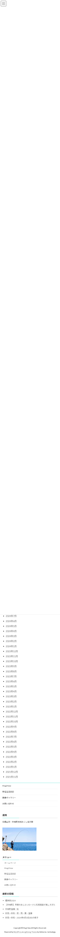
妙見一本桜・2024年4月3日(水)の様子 (21, 918)
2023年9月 (11, 666)
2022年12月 (12, 711)
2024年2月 (11, 641)
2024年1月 (11, 646)
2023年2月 (11, 701)
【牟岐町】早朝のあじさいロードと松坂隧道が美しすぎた (30, 905)
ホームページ (10, 863)
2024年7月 (11, 616)
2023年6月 (11, 681)
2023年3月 (11, 696)
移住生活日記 (8, 792)
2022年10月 (12, 721)
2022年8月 (11, 731)
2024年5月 (11, 626)
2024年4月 (11, 631)
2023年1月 (11, 706)
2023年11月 (12, 656)
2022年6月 (11, 741)
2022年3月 (11, 756)
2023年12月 (12, 651)
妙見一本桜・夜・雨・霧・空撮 (18, 913)
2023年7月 (11, 676)
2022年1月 (11, 766)
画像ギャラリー (9, 797)
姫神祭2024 (10, 900)
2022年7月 (11, 736)
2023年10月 (12, 661)
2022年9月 (11, 726)
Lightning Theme (30, 932)
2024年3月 (11, 636)
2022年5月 (11, 746)
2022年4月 (11, 751)
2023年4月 (11, 691)
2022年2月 (11, 761)
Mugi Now (6, 786)
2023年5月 (11, 686)
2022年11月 (12, 716)
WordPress (17, 932)
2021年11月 (12, 776)
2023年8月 (11, 671)
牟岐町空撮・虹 (12, 909)
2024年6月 (11, 621)
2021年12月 (12, 771)
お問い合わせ (8, 803)
